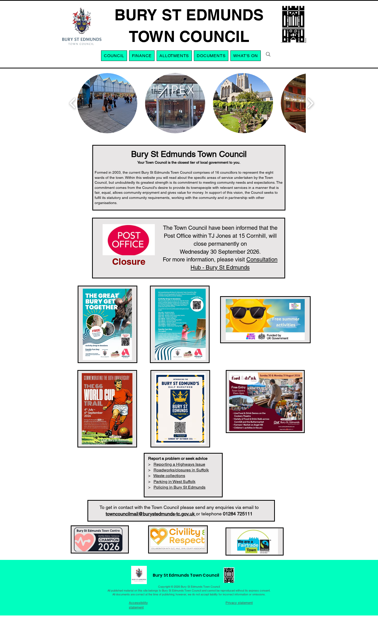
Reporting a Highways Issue (179, 464)
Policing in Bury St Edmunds (179, 487)
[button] (174, 55)
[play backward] (72, 103)
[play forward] (310, 103)
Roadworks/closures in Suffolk (181, 470)
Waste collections (169, 475)
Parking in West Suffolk (174, 481)
